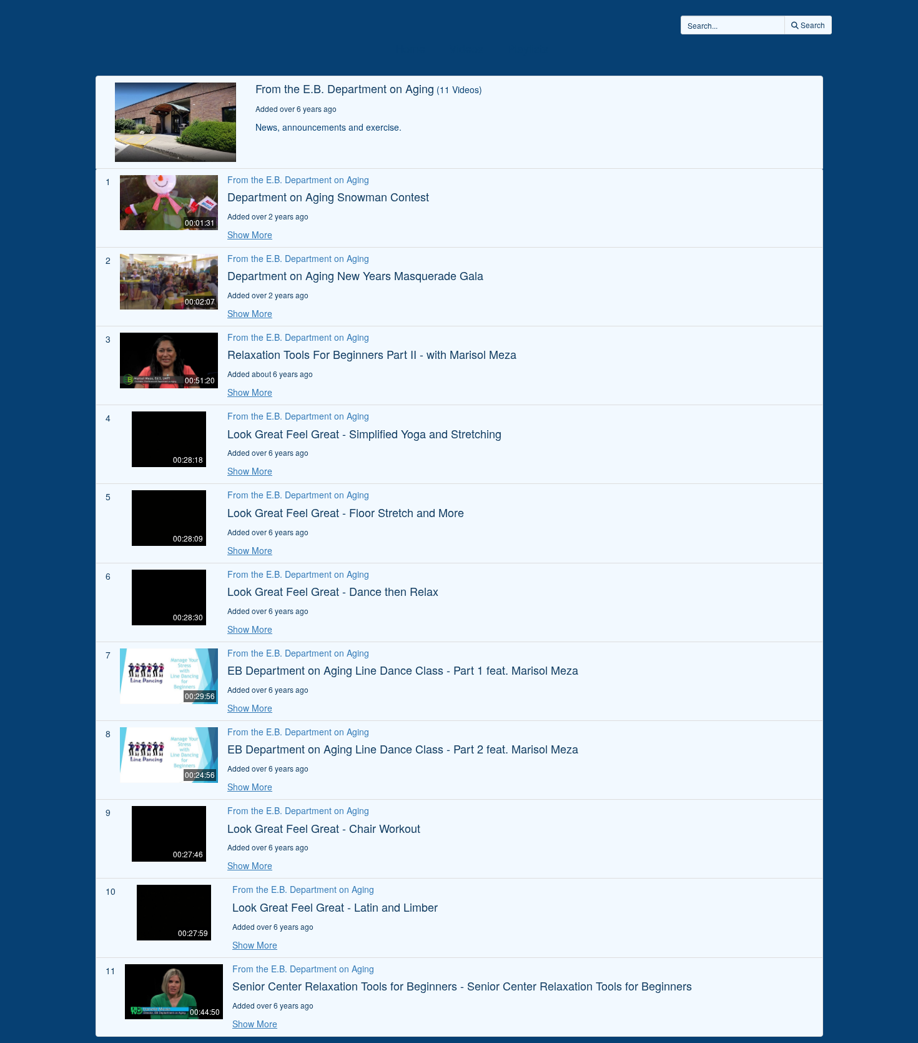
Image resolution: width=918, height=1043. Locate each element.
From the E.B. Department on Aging (298, 179)
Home (410, 48)
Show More (249, 234)
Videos (466, 48)
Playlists (527, 48)
